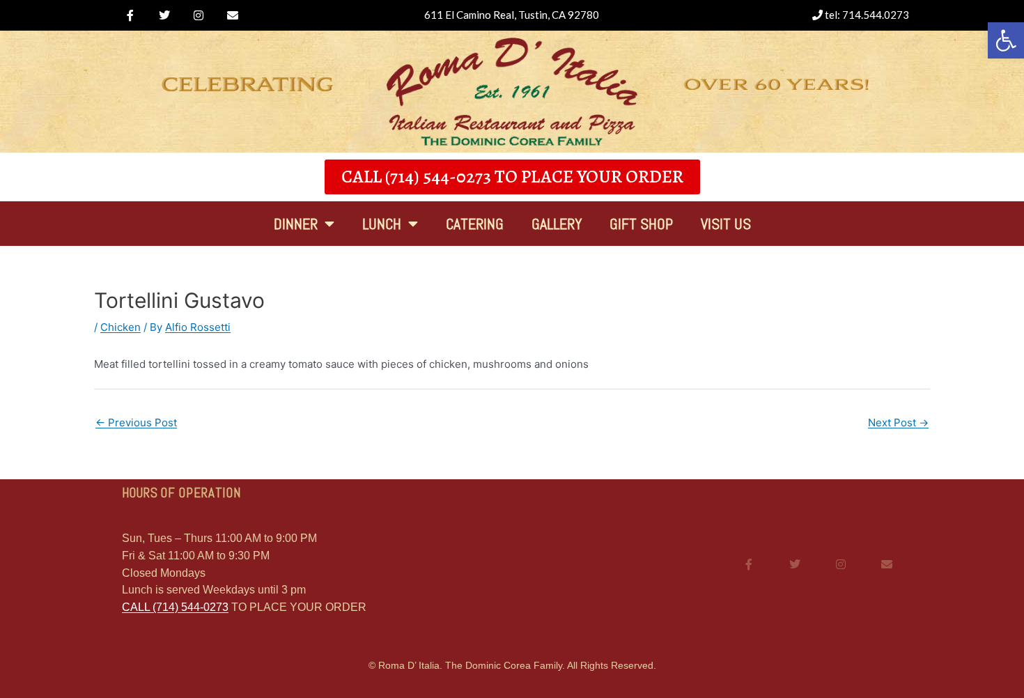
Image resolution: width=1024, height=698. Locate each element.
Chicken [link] (120, 327)
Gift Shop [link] (641, 223)
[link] (130, 15)
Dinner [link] (296, 223)
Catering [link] (475, 223)
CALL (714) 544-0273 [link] (175, 607)
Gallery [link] (557, 223)
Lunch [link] (381, 223)
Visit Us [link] (726, 223)
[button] (1006, 40)
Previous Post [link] (136, 422)
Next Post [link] (898, 422)
